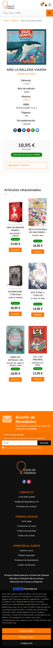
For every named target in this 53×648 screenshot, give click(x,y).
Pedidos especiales (26, 555)
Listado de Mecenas (26, 564)
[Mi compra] (41, 5)
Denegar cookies (26, 637)
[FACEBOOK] (24, 482)
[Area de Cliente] (46, 4)
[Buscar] (49, 13)
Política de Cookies (26, 535)
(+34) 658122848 (26, 496)
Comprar (15, 249)
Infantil (15, 21)
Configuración (26, 643)
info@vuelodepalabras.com (27, 501)
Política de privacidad (26, 530)
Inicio (6, 21)
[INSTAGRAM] (29, 482)
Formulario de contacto (26, 506)
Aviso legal (27, 521)
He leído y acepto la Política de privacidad (23, 448)
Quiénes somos (26, 550)
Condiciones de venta (26, 526)
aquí (14, 622)
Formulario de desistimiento (26, 560)
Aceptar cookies (26, 631)
